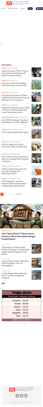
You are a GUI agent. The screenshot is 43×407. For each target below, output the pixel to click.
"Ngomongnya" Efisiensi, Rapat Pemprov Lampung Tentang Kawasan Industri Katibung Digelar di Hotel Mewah (16, 250)
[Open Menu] (3, 2)
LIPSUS (4, 202)
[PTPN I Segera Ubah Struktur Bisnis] (36, 138)
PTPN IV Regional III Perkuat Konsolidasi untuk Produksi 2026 (14, 146)
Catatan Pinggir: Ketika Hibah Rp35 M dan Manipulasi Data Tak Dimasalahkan (15, 263)
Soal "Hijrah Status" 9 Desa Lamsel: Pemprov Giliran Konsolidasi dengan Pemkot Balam (18, 236)
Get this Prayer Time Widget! (21, 323)
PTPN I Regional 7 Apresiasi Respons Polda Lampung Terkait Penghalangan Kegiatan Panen (14, 183)
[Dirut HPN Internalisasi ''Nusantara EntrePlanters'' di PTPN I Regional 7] (36, 126)
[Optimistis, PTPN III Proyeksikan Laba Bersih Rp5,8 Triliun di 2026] (36, 89)
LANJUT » (19, 194)
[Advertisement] (21, 21)
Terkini (22, 8)
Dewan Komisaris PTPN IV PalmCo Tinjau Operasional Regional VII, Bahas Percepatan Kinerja (15, 73)
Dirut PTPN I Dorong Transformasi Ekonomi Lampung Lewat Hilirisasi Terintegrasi (15, 159)
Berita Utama (13, 8)
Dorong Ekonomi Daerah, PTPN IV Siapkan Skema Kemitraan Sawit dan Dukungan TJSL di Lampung (16, 97)
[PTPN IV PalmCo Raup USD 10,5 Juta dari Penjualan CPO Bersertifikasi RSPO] (36, 175)
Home (3, 8)
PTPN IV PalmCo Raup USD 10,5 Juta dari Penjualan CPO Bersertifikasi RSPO (14, 171)
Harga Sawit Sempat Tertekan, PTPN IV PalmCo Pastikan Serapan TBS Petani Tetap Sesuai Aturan (16, 110)
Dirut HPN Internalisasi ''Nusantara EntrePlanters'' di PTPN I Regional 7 (15, 121)
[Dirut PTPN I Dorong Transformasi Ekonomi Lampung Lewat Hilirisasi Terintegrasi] (36, 162)
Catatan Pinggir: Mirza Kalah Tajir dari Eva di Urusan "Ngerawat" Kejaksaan (14, 275)
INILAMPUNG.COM (27, 402)
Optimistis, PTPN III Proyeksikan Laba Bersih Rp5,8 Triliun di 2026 (14, 84)
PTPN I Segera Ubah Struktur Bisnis (15, 132)
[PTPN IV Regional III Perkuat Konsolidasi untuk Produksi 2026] (36, 150)
